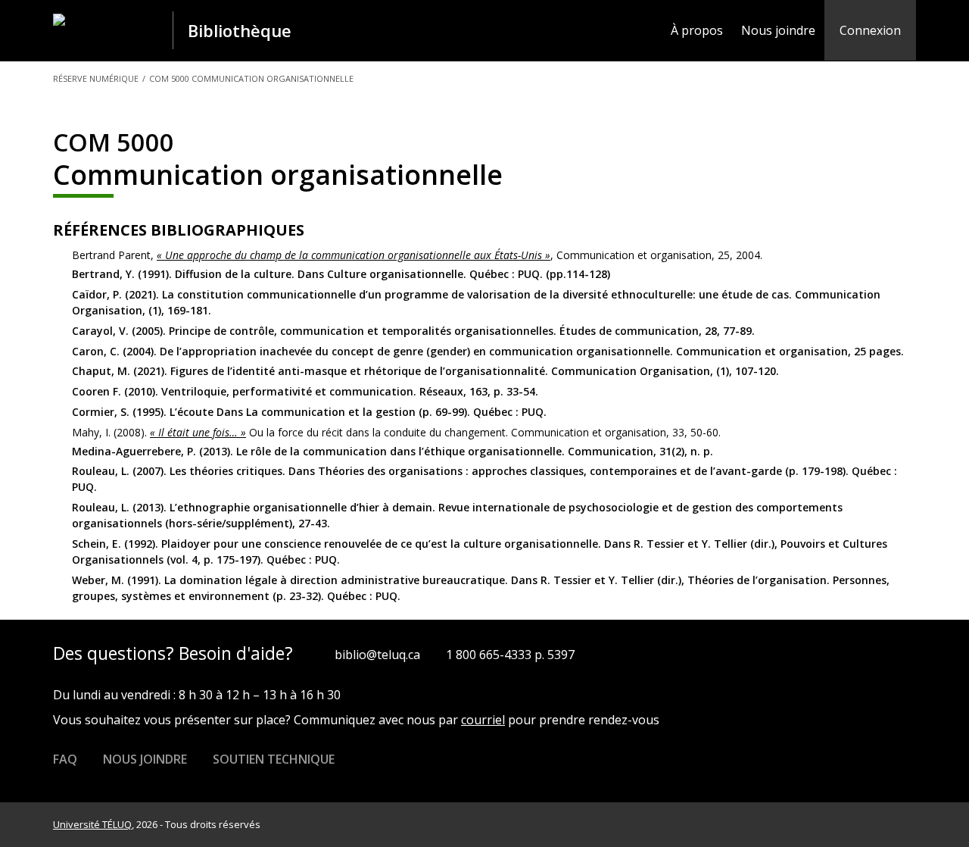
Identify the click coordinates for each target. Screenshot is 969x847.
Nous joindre (778, 30)
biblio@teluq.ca (377, 654)
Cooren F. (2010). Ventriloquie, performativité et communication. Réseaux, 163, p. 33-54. (305, 391)
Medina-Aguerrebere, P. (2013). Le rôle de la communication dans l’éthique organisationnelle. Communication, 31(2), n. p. (392, 451)
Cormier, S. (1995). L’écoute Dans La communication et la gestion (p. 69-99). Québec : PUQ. (309, 412)
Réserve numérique (96, 78)
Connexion (870, 30)
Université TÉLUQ (92, 824)
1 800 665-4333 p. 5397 (510, 654)
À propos (697, 30)
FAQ (65, 759)
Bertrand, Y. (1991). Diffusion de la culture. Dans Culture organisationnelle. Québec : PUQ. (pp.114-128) (341, 274)
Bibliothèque (239, 30)
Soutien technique (274, 759)
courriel (483, 719)
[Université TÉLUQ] (110, 29)
